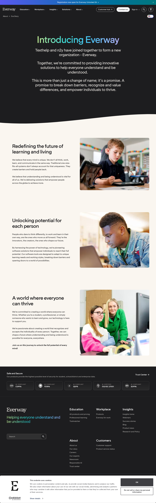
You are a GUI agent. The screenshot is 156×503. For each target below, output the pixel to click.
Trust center (75, 466)
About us (73, 445)
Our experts (74, 456)
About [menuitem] (78, 9)
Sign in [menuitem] (134, 9)
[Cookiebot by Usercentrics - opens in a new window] (15, 498)
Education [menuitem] (24, 9)
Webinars (127, 418)
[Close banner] (153, 2)
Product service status (105, 449)
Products (100, 414)
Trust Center (141, 375)
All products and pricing (80, 414)
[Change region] (150, 16)
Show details (35, 498)
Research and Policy (131, 432)
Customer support (103, 445)
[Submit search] (43, 436)
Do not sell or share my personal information (137, 491)
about (5, 16)
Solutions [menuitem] (66, 9)
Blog (124, 425)
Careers (73, 452)
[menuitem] (105, 9)
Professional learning (78, 418)
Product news (128, 428)
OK (137, 482)
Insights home (128, 414)
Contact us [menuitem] (123, 9)
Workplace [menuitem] (39, 9)
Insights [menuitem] (53, 9)
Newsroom (74, 459)
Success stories (129, 421)
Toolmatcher (75, 421)
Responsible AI (76, 463)
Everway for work (103, 418)
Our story (73, 449)
